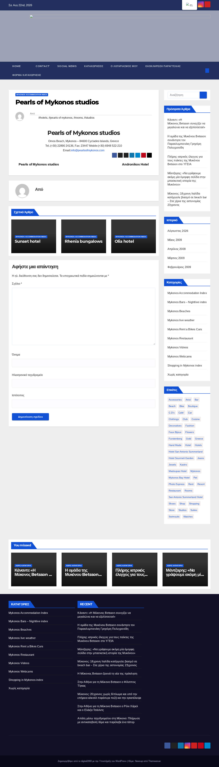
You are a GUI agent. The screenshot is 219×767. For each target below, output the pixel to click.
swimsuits (174, 516)
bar (196, 399)
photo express (176, 484)
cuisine (196, 419)
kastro (183, 464)
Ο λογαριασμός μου (124, 66)
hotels (198, 445)
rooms (188, 490)
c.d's (172, 412)
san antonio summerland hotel (186, 497)
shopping (194, 503)
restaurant (175, 490)
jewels (172, 464)
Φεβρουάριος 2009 (179, 267)
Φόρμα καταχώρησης (26, 75)
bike (181, 406)
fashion (189, 425)
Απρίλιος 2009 (177, 249)
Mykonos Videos (178, 347)
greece (199, 438)
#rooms (78, 117)
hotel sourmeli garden (181, 458)
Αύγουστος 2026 (178, 230)
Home (16, 66)
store (172, 510)
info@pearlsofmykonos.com (87, 150)
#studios (89, 117)
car (190, 412)
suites (193, 510)
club (185, 419)
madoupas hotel (177, 471)
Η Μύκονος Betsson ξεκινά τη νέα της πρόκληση (107, 673)
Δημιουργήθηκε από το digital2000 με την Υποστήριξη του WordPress (92, 761)
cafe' (181, 412)
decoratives (175, 425)
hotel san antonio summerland (186, 451)
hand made (175, 445)
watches (188, 516)
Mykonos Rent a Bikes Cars (185, 329)
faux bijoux (175, 432)
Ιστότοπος (18, 395)
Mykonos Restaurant (180, 338)
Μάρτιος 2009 (176, 258)
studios (182, 510)
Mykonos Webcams (180, 356)
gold (188, 438)
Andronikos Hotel (135, 164)
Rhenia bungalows (83, 241)
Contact (43, 66)
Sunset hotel (27, 241)
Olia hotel (124, 241)
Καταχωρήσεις (93, 66)
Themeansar (154, 761)
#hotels (42, 117)
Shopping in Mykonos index (185, 365)
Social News (67, 66)
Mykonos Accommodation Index (31, 95)
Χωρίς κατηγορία (178, 374)
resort (201, 484)
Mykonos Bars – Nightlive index (187, 302)
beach (172, 406)
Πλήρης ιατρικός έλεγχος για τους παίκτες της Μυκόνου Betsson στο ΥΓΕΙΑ (185, 160)
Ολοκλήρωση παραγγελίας (163, 66)
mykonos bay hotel (179, 477)
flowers (189, 432)
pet (195, 477)
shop (182, 503)
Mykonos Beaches (179, 311)
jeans (200, 458)
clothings (174, 419)
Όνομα (16, 354)
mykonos (195, 471)
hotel (188, 445)
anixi (188, 399)
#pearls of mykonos (60, 117)
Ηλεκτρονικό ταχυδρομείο (27, 375)
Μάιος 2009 (175, 239)
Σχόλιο (17, 283)
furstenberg (175, 438)
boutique (193, 406)
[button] (202, 70)
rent (191, 484)
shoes (172, 503)
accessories (175, 399)
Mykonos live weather (181, 320)
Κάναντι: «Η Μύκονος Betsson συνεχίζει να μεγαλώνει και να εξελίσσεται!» (186, 123)
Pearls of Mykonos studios (38, 164)
